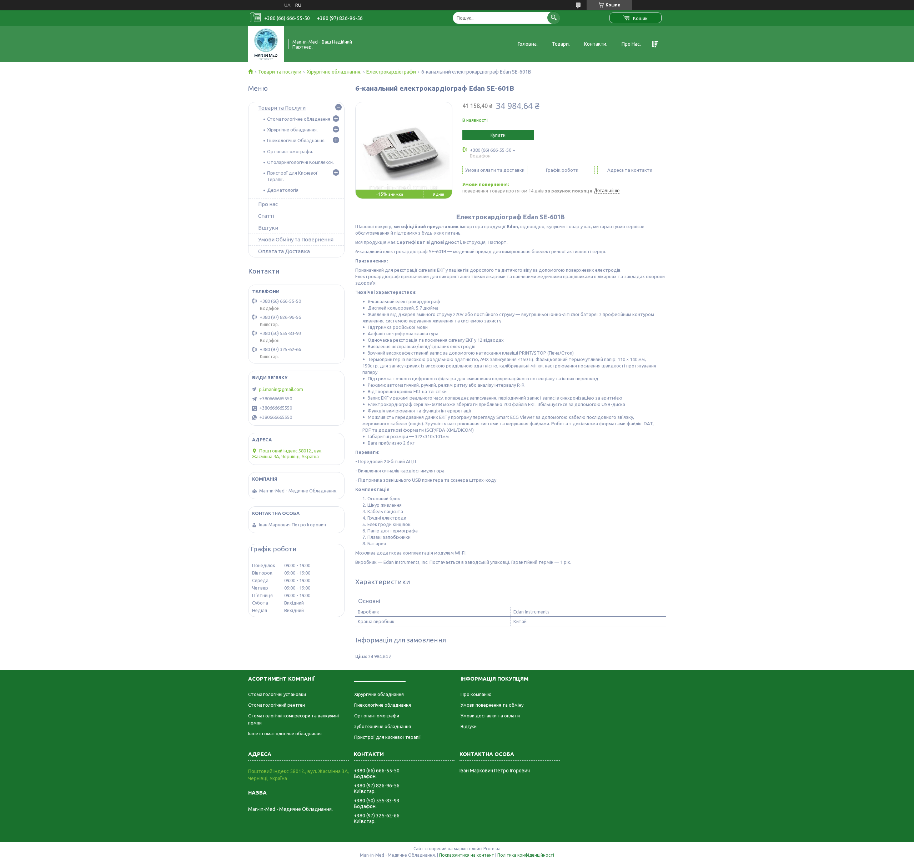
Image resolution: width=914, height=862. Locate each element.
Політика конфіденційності (525, 855)
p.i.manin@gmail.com (281, 389)
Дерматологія (282, 189)
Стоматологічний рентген (276, 704)
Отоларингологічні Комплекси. (300, 162)
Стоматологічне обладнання (298, 118)
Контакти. (595, 44)
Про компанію (476, 694)
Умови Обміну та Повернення (295, 239)
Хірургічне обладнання (379, 694)
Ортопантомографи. (290, 151)
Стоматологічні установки (277, 694)
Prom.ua (492, 848)
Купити (498, 134)
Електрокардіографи (391, 72)
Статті (266, 216)
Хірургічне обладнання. (334, 72)
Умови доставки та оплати (490, 715)
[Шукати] (553, 17)
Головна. (528, 44)
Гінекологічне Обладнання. (296, 140)
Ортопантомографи (376, 715)
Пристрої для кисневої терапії (387, 737)
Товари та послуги (279, 72)
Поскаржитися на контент (466, 855)
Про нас (268, 204)
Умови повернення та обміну (492, 704)
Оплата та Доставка (284, 251)
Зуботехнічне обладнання (382, 726)
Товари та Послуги (282, 108)
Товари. (561, 44)
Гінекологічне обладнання (382, 704)
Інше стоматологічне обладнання (285, 733)
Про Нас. (631, 44)
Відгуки (268, 228)
